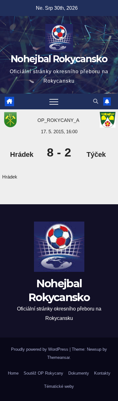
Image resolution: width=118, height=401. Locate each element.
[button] (95, 101)
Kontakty (102, 373)
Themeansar (58, 357)
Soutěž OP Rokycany (43, 373)
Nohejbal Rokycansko (59, 59)
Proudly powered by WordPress (40, 349)
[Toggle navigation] (53, 101)
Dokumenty (78, 373)
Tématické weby (59, 386)
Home (13, 373)
